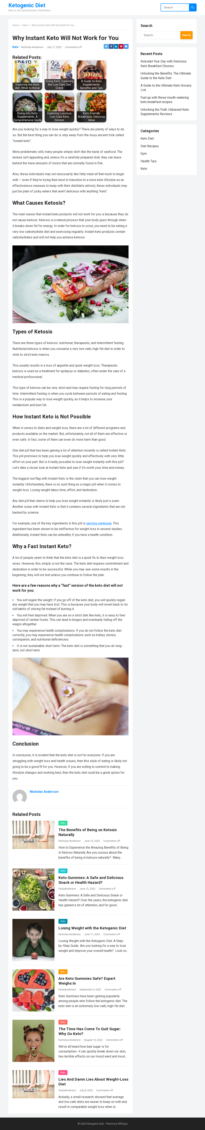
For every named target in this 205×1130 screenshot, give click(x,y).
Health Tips (149, 161)
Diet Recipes (150, 146)
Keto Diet (147, 138)
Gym (144, 153)
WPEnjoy (123, 1123)
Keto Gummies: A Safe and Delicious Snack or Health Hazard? (90, 880)
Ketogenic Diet (26, 5)
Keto (25, 25)
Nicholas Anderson (32, 47)
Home (15, 25)
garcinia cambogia (99, 523)
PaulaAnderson (67, 888)
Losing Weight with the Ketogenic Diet (92, 928)
